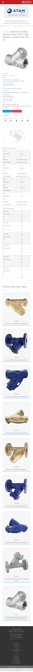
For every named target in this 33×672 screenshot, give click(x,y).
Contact (16, 651)
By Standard (16, 659)
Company (16, 643)
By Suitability (16, 663)
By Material (16, 658)
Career (16, 648)
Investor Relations (16, 650)
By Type (16, 656)
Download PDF (7, 111)
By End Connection (16, 661)
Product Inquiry (17, 111)
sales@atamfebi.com (18, 639)
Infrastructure (16, 645)
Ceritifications (16, 646)
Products (16, 654)
